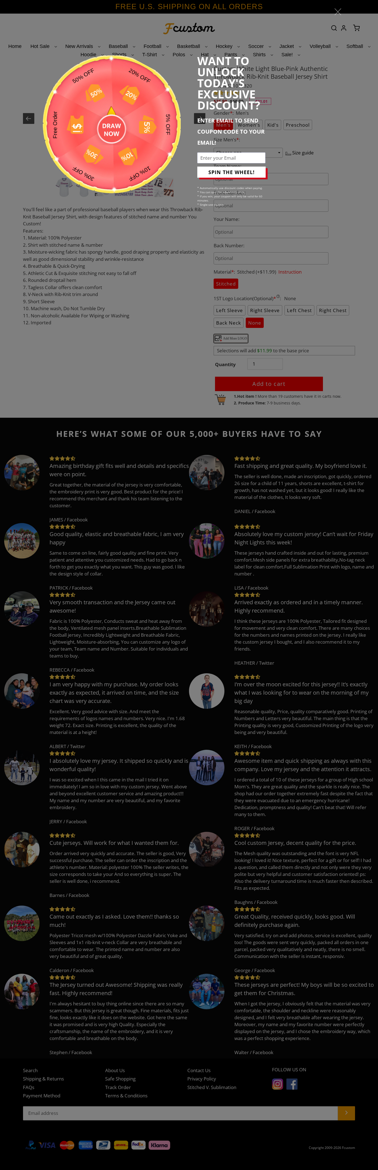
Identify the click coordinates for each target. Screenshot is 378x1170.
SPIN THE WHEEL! (231, 172)
